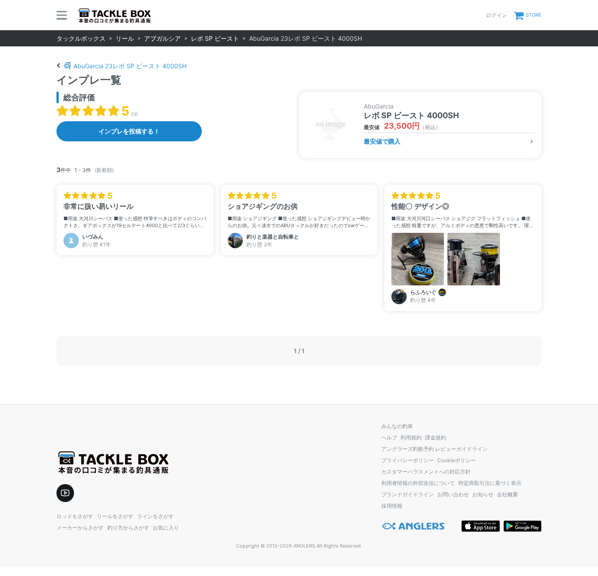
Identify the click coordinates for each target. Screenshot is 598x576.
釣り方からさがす (128, 527)
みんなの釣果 (397, 426)
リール (125, 38)
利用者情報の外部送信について (418, 483)
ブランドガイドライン (407, 494)
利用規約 (411, 437)
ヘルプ (389, 437)
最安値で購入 (382, 141)
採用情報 (391, 505)
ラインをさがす (155, 516)
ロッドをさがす (74, 516)
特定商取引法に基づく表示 (489, 483)
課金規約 (435, 437)
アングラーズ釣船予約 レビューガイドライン (434, 449)
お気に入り (166, 527)
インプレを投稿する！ (129, 131)
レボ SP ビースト (215, 38)
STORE (534, 15)
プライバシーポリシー (407, 460)
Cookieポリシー (456, 460)
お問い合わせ (453, 494)
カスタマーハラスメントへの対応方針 (426, 471)
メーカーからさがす (80, 527)
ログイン (496, 15)
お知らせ (482, 494)
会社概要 (507, 494)
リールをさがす (115, 516)
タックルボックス (81, 38)
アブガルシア (162, 38)
